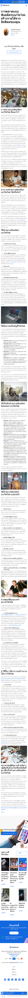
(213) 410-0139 (14, 956)
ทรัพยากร (14, 972)
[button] (26, 5)
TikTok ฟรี (14, 974)
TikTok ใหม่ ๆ (13, 262)
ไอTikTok (23, 220)
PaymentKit (20, 962)
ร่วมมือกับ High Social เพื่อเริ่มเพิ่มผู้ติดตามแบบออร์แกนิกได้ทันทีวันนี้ (14, 807)
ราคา (14, 966)
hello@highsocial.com (14, 954)
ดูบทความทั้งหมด (20, 853)
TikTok (12, 35)
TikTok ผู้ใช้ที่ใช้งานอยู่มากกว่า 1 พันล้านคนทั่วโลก (12, 614)
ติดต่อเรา (14, 969)
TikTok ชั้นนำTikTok (16, 625)
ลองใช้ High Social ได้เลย (9, 833)
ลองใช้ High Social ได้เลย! (14, 52)
